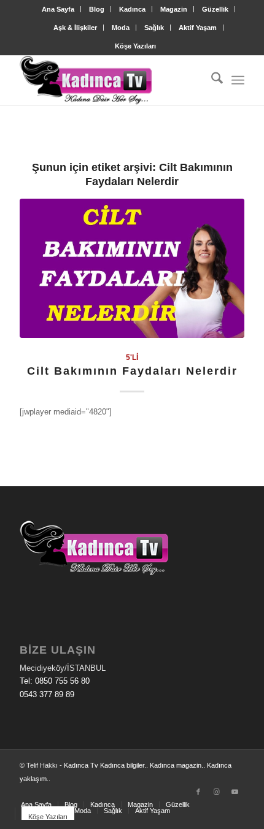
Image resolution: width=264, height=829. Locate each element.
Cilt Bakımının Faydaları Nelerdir (132, 371)
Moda (121, 27)
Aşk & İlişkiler (75, 27)
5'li (132, 357)
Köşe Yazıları (135, 46)
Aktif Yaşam (198, 27)
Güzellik (215, 9)
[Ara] (211, 80)
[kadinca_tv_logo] (109, 80)
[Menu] (237, 80)
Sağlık (154, 27)
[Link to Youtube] (235, 791)
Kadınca (132, 9)
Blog (96, 9)
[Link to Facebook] (198, 791)
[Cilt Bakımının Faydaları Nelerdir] (132, 268)
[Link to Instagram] (217, 791)
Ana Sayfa (58, 9)
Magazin (173, 9)
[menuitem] (58, 9)
